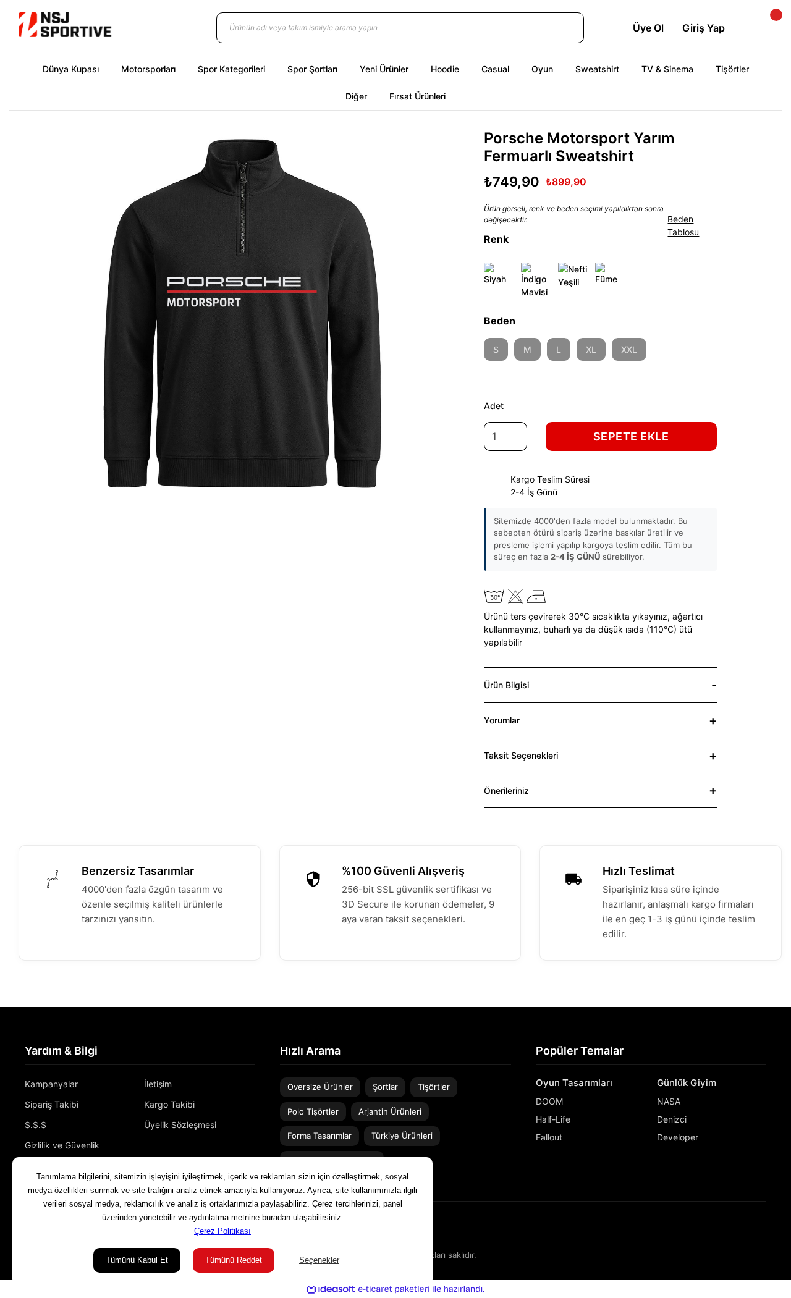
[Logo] (65, 24)
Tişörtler (434, 1087)
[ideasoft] (330, 1289)
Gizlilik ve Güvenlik (62, 1145)
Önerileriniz (506, 790)
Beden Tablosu (683, 225)
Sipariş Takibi (51, 1104)
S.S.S (35, 1124)
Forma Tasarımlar (319, 1135)
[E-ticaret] (394, 1288)
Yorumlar (502, 720)
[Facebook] (762, 1228)
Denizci (672, 1119)
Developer (677, 1137)
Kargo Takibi (169, 1104)
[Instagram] (744, 1228)
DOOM (549, 1101)
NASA (668, 1101)
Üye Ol (648, 28)
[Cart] (765, 27)
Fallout (549, 1137)
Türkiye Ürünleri (402, 1135)
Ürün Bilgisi (506, 685)
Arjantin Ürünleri (389, 1111)
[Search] (562, 27)
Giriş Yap (703, 28)
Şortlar (385, 1087)
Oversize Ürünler (320, 1087)
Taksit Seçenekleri (521, 755)
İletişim (158, 1084)
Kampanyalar (51, 1084)
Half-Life (553, 1119)
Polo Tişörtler (313, 1111)
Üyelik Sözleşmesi (180, 1124)
